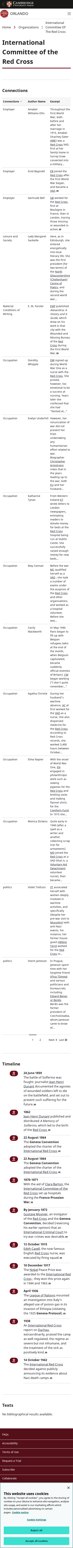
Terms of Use (10, 1452)
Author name (36, 101)
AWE (53, 140)
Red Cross (56, 144)
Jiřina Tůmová (58, 976)
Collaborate (9, 1478)
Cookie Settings (36, 1519)
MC (52, 569)
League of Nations (42, 1295)
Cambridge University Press (20, 4)
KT (61, 500)
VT (51, 887)
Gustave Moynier (36, 1214)
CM (66, 674)
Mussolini (56, 922)
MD (52, 852)
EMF (52, 306)
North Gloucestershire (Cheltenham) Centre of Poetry (60, 279)
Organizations (29, 27)
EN (58, 767)
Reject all (36, 1530)
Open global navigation (3, 4)
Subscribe (8, 1469)
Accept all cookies (36, 1541)
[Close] (68, 1488)
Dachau (43, 1330)
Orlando (19, 13)
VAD (52, 191)
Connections (14, 101)
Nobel (34, 1270)
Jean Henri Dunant (37, 1116)
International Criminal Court (43, 1232)
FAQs (5, 1434)
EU (52, 485)
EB (51, 171)
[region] (36, 1515)
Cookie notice (20, 1512)
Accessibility (10, 1443)
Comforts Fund (59, 810)
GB (52, 198)
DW (52, 360)
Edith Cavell (32, 1249)
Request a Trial (11, 1461)
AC (64, 705)
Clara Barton (54, 1184)
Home (6, 27)
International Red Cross (40, 1151)
